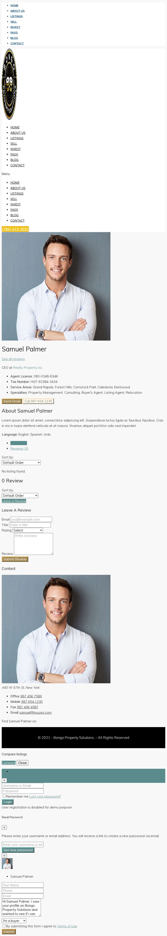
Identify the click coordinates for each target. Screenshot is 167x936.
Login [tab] (14, 771)
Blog (14, 37)
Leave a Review (14, 501)
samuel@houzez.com (35, 712)
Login (7, 802)
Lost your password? (45, 796)
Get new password (18, 850)
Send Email (11, 401)
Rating (7, 530)
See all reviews (13, 359)
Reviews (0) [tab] (19, 448)
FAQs (14, 32)
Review (7, 554)
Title (5, 525)
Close (22, 763)
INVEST (15, 27)
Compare (9, 763)
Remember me (17, 796)
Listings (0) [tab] (18, 443)
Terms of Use (67, 926)
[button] (58, 174)
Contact (17, 43)
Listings (16, 16)
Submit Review (15, 559)
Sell (13, 21)
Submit (8, 931)
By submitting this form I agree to (41, 926)
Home (14, 5)
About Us (17, 10)
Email (6, 519)
